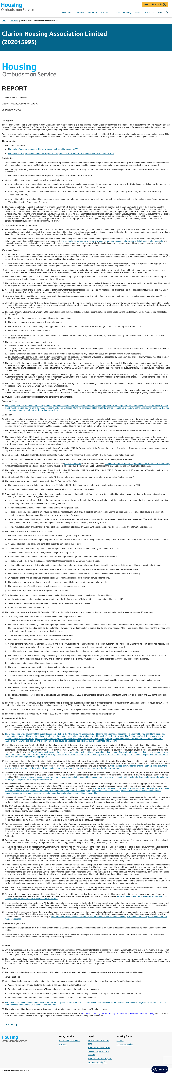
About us (105, 12)
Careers (120, 1040)
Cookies (62, 1044)
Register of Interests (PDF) (100, 1058)
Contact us (149, 12)
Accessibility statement (69, 1040)
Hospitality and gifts (97, 1062)
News (137, 12)
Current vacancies (125, 1044)
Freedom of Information (99, 1047)
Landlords (79, 12)
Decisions (92, 12)
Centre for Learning (122, 12)
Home (4, 21)
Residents (66, 12)
